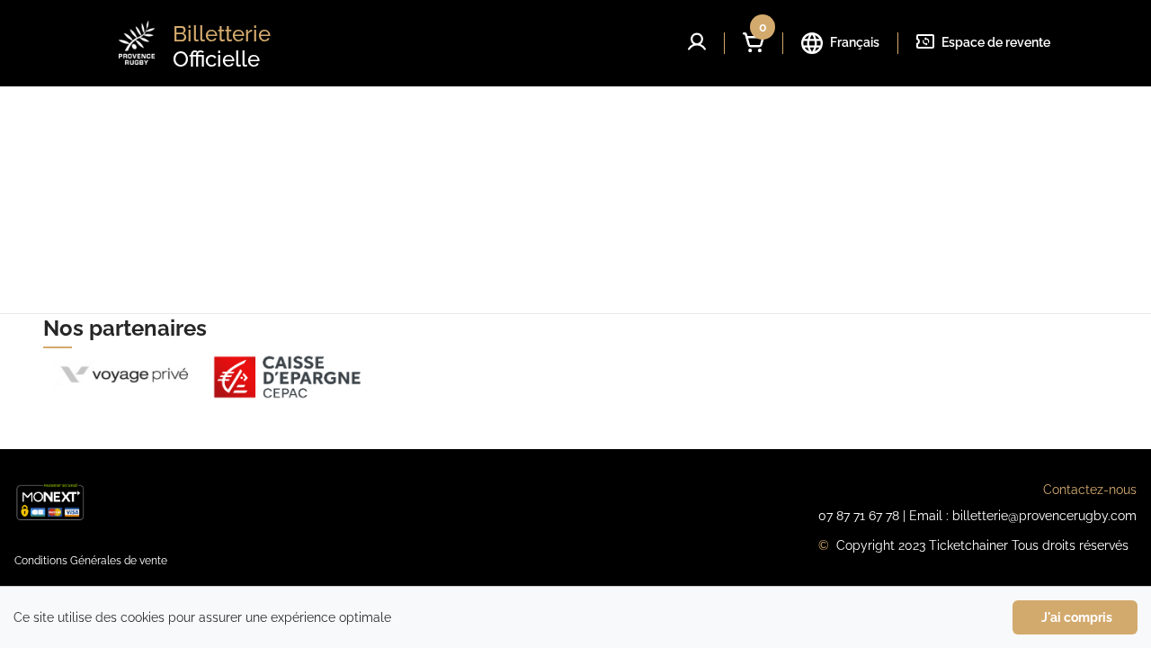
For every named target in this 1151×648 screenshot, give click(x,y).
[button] (697, 41)
